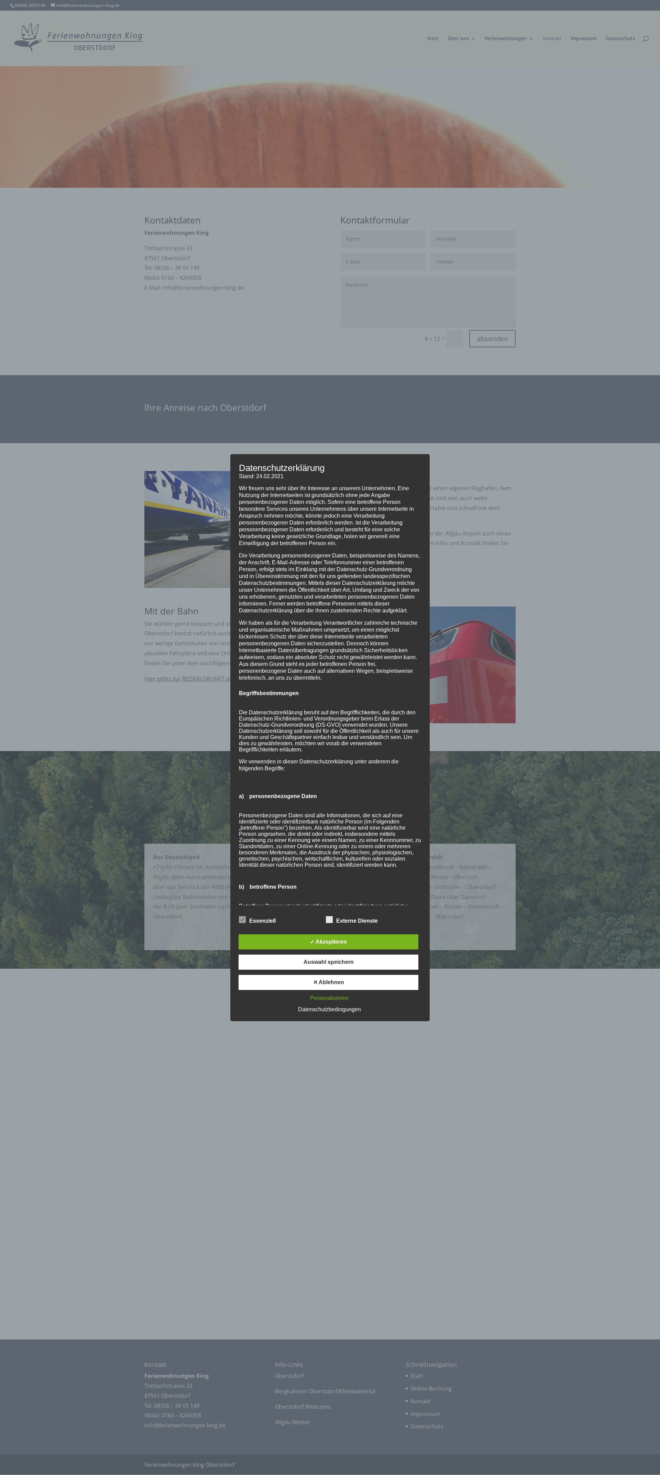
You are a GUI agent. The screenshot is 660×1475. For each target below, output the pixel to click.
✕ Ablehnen (328, 982)
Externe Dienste (357, 921)
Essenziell (262, 921)
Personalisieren (329, 998)
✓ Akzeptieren (328, 942)
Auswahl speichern (329, 962)
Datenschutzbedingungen (329, 1009)
